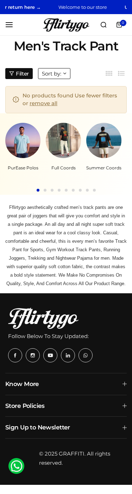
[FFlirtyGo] (66, 25)
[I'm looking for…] (103, 25)
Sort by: (51, 73)
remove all (43, 103)
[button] (38, 190)
